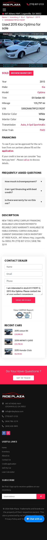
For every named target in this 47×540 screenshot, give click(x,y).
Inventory (14, 17)
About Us (5, 456)
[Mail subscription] (40, 496)
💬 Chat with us (34, 519)
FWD (42, 130)
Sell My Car (6, 468)
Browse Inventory (21, 73)
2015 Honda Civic (23, 350)
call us (26, 160)
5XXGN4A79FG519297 (14, 20)
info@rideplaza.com (14, 411)
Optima (29, 17)
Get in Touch (23, 378)
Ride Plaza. (14, 509)
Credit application (9, 464)
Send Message (23, 300)
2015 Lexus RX (21, 330)
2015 (37, 17)
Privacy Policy (11, 519)
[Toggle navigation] (4, 9)
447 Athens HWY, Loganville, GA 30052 (22, 13)
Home (4, 17)
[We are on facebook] (4, 433)
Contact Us (6, 460)
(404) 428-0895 (11, 426)
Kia (22, 17)
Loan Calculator (8, 472)
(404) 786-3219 (11, 421)
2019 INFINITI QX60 (23, 340)
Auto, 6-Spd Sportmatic (33, 124)
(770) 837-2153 (36, 4)
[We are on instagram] (8, 433)
